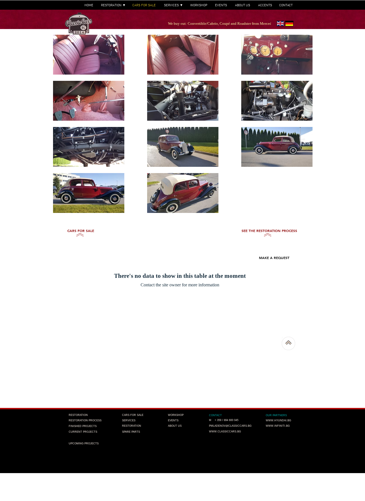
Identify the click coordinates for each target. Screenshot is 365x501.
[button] (262, 248)
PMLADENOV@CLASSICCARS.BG (230, 425)
